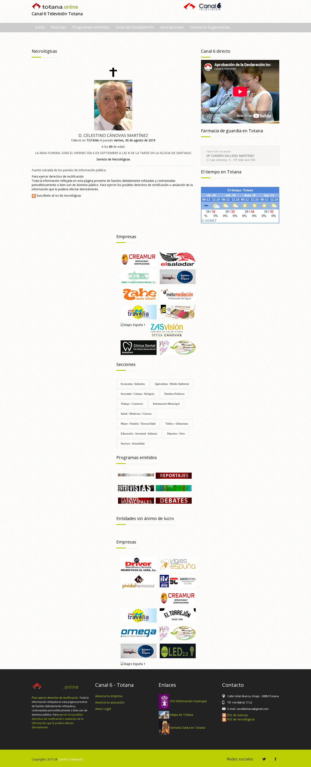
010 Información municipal (188, 701)
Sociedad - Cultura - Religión (137, 393)
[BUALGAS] (178, 276)
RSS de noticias (237, 715)
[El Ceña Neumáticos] (139, 564)
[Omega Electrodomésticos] (139, 633)
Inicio (40, 27)
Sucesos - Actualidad (132, 443)
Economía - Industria (133, 383)
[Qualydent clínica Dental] (139, 347)
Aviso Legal (103, 709)
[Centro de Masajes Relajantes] (178, 347)
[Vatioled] (178, 651)
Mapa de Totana (181, 714)
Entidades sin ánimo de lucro (145, 518)
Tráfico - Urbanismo (176, 423)
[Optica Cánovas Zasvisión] (166, 329)
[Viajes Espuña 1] (133, 325)
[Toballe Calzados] (178, 312)
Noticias (58, 27)
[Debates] (174, 500)
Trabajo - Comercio (132, 403)
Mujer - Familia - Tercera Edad (138, 423)
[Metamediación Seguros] (178, 294)
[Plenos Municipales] (136, 500)
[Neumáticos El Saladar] (178, 259)
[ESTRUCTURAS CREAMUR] (139, 259)
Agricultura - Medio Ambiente (172, 383)
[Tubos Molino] (139, 276)
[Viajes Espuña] (178, 564)
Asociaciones (172, 27)
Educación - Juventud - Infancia (139, 433)
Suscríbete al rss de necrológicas (58, 195)
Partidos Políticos (174, 393)
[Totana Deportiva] (174, 488)
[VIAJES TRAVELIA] (139, 312)
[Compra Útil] (136, 475)
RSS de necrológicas (240, 719)
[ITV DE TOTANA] (178, 581)
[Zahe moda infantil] (139, 294)
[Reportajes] (174, 475)
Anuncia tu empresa (108, 696)
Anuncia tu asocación (109, 702)
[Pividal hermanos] (139, 582)
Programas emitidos (91, 27)
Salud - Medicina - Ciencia (136, 413)
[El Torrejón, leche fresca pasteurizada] (178, 615)
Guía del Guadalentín (135, 27)
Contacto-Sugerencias (210, 27)
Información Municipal (166, 403)
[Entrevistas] (136, 488)
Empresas (126, 236)
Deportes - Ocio (176, 433)
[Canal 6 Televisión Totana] (55, 6)
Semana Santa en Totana (187, 728)
